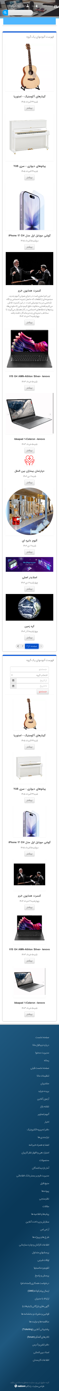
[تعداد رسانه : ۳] (29, 349)
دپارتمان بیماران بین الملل (29, 471)
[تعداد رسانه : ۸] (29, 511)
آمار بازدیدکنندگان (40, 1168)
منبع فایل (44, 1183)
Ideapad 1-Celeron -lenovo (29, 439)
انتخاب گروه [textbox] (41, 675)
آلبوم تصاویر (43, 1114)
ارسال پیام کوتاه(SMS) (38, 1291)
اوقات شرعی (43, 1260)
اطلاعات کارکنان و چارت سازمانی (34, 1245)
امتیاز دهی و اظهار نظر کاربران (35, 1153)
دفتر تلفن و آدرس (40, 1345)
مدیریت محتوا (42, 1053)
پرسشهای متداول (40, 1253)
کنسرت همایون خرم (29, 291)
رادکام (28, 1386)
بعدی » (18, 646)
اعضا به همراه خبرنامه (39, 1145)
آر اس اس (44, 1229)
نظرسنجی (44, 1199)
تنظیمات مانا (43, 1076)
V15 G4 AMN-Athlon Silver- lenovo (29, 376)
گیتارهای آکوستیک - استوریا (30, 96)
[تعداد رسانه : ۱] (29, 607)
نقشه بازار (44, 1107)
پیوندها (45, 1191)
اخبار (47, 1122)
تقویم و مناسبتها (41, 1268)
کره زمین (29, 626)
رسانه (46, 1060)
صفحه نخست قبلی (39, 1068)
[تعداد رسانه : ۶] (29, 564)
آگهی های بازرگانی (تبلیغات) (35, 1306)
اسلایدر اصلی (29, 577)
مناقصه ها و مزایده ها (39, 1322)
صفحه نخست (42, 1037)
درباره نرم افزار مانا (40, 1045)
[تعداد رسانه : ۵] (29, 67)
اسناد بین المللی (41, 1352)
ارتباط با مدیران (42, 1299)
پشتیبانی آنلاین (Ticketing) (35, 1329)
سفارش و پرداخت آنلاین (37, 1222)
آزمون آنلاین (43, 1099)
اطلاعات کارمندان (41, 1360)
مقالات (45, 1206)
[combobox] (29, 675)
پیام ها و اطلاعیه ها (40, 1214)
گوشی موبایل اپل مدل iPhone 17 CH (30, 236)
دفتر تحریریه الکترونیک (38, 1130)
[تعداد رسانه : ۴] (29, 136)
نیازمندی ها (43, 1137)
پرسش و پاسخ (42, 1276)
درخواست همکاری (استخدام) (35, 1283)
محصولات (44, 1160)
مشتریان (44, 1084)
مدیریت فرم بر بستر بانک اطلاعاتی (32, 1176)
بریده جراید (43, 1091)
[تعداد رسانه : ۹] (29, 268)
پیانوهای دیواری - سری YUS (29, 166)
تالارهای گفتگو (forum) (38, 1337)
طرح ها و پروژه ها (40, 1237)
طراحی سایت (38, 1386)
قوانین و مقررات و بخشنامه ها (35, 1314)
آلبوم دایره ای (29, 541)
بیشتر (29, 108)
